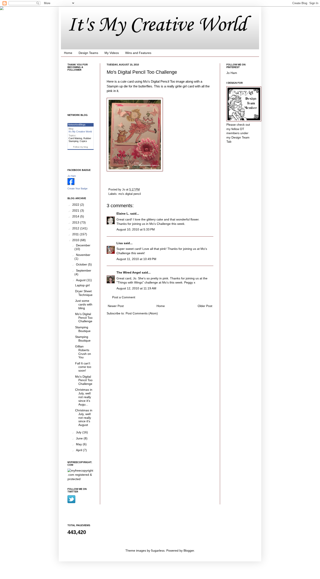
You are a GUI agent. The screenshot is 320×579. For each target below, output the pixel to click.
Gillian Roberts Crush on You (83, 352)
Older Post (205, 306)
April (79, 450)
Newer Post (116, 306)
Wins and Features (138, 53)
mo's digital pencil (129, 193)
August (81, 280)
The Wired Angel (128, 272)
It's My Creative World (156, 25)
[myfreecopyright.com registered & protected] (80, 479)
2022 (76, 204)
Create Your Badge (77, 188)
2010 (76, 240)
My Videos (111, 53)
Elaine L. (122, 213)
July (79, 432)
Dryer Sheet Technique (84, 293)
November (83, 255)
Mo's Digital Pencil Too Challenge (84, 317)
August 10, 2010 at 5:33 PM (135, 229)
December (83, 245)
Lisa (119, 243)
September (83, 270)
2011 (76, 234)
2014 (76, 216)
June (80, 438)
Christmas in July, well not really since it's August (83, 418)
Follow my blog (80, 147)
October (82, 264)
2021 (76, 210)
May (79, 444)
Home (68, 53)
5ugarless (158, 550)
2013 (76, 222)
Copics (83, 141)
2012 (76, 228)
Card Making (75, 138)
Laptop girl (82, 285)
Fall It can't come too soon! (83, 367)
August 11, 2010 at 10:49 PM (136, 259)
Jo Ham (71, 176)
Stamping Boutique (83, 329)
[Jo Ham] (70, 184)
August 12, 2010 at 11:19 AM (136, 288)
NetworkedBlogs (77, 124)
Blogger (189, 550)
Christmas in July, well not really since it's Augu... (83, 397)
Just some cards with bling (83, 304)
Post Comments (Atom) (142, 313)
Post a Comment (123, 297)
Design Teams (88, 53)
